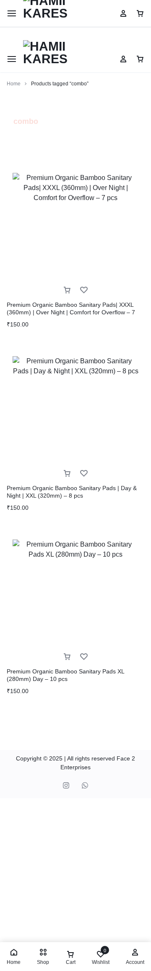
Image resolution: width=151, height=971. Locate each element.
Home (14, 84)
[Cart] (140, 59)
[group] (75, 235)
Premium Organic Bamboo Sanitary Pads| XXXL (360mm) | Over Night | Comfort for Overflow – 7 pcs (71, 312)
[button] (11, 235)
